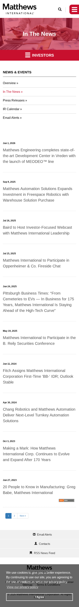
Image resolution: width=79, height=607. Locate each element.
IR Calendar (11, 109)
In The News (11, 91)
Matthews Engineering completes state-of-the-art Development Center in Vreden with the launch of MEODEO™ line (39, 156)
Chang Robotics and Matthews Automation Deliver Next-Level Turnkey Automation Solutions (39, 415)
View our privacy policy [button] (22, 587)
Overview (9, 83)
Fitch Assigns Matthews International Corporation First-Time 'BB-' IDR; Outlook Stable (38, 376)
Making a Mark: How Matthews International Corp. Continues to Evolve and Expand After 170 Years (36, 454)
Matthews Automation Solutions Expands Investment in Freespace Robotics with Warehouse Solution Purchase (37, 194)
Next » (23, 516)
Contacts (44, 543)
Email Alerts (11, 117)
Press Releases (14, 100)
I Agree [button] (39, 597)
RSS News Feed (44, 553)
